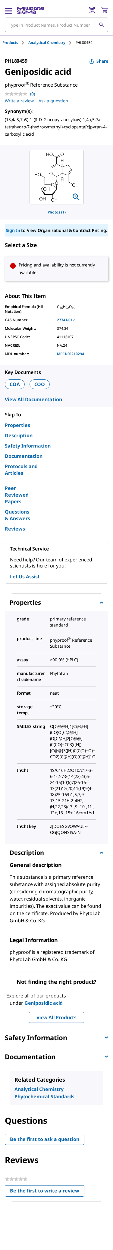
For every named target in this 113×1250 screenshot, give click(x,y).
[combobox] (56, 25)
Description (19, 435)
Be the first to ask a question (44, 1139)
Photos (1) (57, 212)
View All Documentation (33, 399)
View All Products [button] (56, 1017)
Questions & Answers (17, 515)
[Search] (101, 25)
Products (10, 42)
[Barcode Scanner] (92, 10)
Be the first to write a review (47, 1192)
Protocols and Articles (21, 469)
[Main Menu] (8, 10)
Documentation (23, 456)
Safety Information (28, 445)
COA (15, 384)
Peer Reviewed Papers (17, 495)
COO (39, 384)
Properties (17, 425)
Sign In (13, 230)
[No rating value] (17, 94)
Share (102, 61)
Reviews (15, 528)
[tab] (15, 42)
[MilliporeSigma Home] (30, 10)
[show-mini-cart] (104, 10)
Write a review (19, 101)
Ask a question (53, 101)
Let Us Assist (25, 577)
